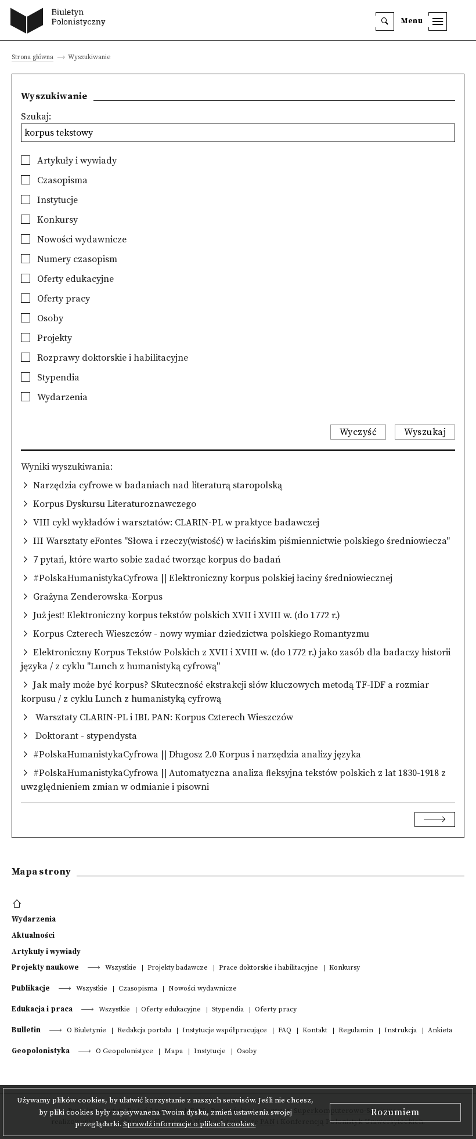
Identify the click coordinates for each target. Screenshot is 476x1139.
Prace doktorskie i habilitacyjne (268, 968)
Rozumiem (395, 1112)
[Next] (434, 819)
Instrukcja (400, 1031)
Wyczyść (358, 432)
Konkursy (56, 220)
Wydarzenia (61, 397)
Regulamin (355, 1031)
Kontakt (314, 1031)
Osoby (49, 318)
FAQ (284, 1031)
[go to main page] (61, 22)
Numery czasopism (76, 259)
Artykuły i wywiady (76, 160)
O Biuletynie (86, 1031)
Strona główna (32, 57)
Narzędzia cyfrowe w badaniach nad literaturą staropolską (157, 485)
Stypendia (57, 377)
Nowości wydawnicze (81, 239)
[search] (385, 21)
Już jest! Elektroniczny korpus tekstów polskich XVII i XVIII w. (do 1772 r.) (186, 615)
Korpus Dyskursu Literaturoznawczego (114, 504)
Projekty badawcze (177, 968)
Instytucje (56, 200)
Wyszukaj (425, 432)
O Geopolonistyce (124, 1052)
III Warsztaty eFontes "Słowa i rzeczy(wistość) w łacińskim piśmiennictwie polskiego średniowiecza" (241, 541)
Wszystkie (120, 968)
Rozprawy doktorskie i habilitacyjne (111, 358)
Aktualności (33, 935)
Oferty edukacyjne (74, 279)
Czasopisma (61, 180)
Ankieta (440, 1031)
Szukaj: (36, 116)
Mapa (173, 1052)
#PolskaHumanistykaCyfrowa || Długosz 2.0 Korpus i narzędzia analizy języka (197, 754)
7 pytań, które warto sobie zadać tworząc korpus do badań (157, 559)
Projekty (53, 338)
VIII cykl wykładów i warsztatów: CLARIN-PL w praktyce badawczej (176, 522)
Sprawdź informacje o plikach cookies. (189, 1124)
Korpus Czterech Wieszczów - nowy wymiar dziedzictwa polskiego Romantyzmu (201, 634)
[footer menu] (18, 904)
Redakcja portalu (144, 1031)
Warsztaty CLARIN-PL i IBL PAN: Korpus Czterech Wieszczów (163, 717)
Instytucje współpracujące (224, 1031)
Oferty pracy (62, 298)
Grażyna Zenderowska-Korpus (98, 597)
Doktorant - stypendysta (85, 736)
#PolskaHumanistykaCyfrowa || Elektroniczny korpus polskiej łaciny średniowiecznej (212, 578)
